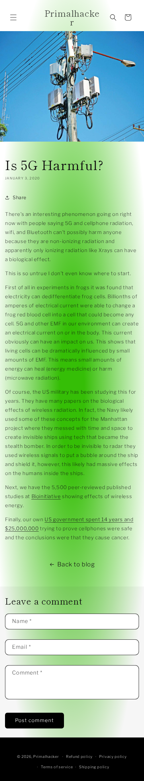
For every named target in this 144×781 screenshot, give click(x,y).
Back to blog (76, 564)
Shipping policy (94, 767)
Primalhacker (46, 756)
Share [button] (19, 197)
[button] (13, 17)
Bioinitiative (46, 496)
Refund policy (79, 756)
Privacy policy (113, 756)
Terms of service (57, 767)
